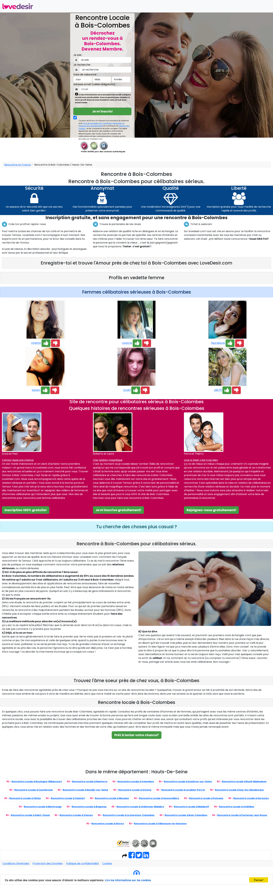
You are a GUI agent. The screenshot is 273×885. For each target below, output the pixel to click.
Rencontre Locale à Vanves (76, 815)
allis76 (218, 390)
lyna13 (127, 390)
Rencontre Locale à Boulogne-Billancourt (37, 781)
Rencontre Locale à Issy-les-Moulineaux (239, 789)
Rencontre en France (17, 165)
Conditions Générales (15, 863)
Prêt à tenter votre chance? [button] (136, 735)
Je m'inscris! (102, 111)
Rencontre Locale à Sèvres (107, 823)
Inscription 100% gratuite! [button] (26, 510)
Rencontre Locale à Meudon (112, 798)
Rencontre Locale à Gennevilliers (159, 798)
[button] (46, 343)
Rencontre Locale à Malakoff (191, 806)
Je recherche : (82, 65)
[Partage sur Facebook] (131, 857)
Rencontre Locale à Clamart (68, 798)
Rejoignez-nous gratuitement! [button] (211, 510)
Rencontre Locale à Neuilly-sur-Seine (85, 789)
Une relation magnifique (107, 460)
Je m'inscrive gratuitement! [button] (118, 510)
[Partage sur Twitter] (139, 857)
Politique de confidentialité (82, 863)
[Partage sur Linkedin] (146, 857)
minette (36, 343)
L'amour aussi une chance (18, 460)
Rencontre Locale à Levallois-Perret (183, 789)
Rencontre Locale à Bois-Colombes (186, 815)
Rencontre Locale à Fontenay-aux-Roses (242, 815)
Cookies (107, 863)
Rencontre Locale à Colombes (136, 781)
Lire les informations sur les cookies (128, 880)
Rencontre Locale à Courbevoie (33, 789)
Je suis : (77, 55)
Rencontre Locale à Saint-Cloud (30, 815)
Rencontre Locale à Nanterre (89, 781)
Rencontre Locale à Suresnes (251, 798)
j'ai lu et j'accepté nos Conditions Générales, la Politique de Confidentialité (101, 124)
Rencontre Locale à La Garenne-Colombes (129, 815)
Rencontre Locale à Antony (134, 789)
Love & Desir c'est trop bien (201, 460)
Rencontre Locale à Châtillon (236, 806)
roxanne (127, 343)
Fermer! (258, 880)
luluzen (36, 390)
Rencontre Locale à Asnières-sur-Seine (188, 781)
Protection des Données (48, 863)
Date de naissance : (85, 74)
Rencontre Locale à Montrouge (43, 806)
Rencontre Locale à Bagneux (89, 806)
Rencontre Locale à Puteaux (206, 798)
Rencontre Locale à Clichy (25, 798)
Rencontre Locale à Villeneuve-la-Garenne (160, 823)
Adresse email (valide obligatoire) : (94, 84)
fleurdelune (218, 343)
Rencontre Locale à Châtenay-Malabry (140, 806)
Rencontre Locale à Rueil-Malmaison (244, 781)
